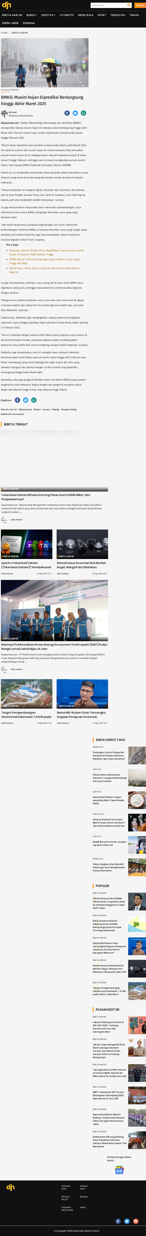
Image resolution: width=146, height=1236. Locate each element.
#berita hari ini (9, 409)
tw (127, 1225)
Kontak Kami (84, 1187)
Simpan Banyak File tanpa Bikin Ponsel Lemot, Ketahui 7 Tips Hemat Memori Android (109, 822)
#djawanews (25, 409)
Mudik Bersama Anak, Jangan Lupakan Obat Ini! (109, 843)
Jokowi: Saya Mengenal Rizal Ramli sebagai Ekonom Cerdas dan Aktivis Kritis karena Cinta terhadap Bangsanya (109, 1051)
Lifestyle (47, 15)
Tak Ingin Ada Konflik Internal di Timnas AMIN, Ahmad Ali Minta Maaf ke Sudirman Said (109, 1073)
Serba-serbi (10, 23)
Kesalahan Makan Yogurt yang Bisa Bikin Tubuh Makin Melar (108, 800)
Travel (134, 15)
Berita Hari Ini (12, 15)
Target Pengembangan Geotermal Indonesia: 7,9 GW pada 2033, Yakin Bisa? (26, 717)
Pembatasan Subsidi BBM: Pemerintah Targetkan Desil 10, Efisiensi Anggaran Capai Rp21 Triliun (109, 903)
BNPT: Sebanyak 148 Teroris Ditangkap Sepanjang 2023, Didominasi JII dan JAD (108, 1095)
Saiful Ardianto (17, 520)
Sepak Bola (85, 15)
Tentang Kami (66, 1187)
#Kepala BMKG (69, 409)
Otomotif (67, 15)
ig (136, 1225)
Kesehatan (98, 747)
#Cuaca (46, 409)
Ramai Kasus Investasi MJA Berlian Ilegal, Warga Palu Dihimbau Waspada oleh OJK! (81, 567)
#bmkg (55, 409)
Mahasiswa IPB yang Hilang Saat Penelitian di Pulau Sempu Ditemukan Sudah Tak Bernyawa (109, 1141)
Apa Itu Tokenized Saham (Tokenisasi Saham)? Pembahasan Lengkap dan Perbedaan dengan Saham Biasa (26, 569)
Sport (102, 15)
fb (118, 1225)
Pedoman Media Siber (67, 1209)
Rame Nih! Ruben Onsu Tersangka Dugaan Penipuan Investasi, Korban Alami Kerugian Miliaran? (81, 717)
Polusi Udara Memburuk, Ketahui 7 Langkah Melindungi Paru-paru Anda (110, 778)
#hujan (37, 409)
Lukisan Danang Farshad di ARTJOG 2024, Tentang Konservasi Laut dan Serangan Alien (108, 1027)
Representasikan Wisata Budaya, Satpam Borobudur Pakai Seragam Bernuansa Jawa (109, 1119)
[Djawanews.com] (6, 5)
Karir (83, 1207)
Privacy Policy (66, 1198)
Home (4, 32)
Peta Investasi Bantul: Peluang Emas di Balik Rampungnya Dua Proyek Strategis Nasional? (107, 925)
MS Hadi (12, 112)
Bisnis (31, 15)
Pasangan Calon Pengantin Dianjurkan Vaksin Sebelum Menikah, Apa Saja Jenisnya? (109, 755)
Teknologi (117, 15)
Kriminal (29, 23)
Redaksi (84, 1197)
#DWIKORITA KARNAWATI (12, 414)
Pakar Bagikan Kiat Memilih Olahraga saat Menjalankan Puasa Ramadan (109, 867)
